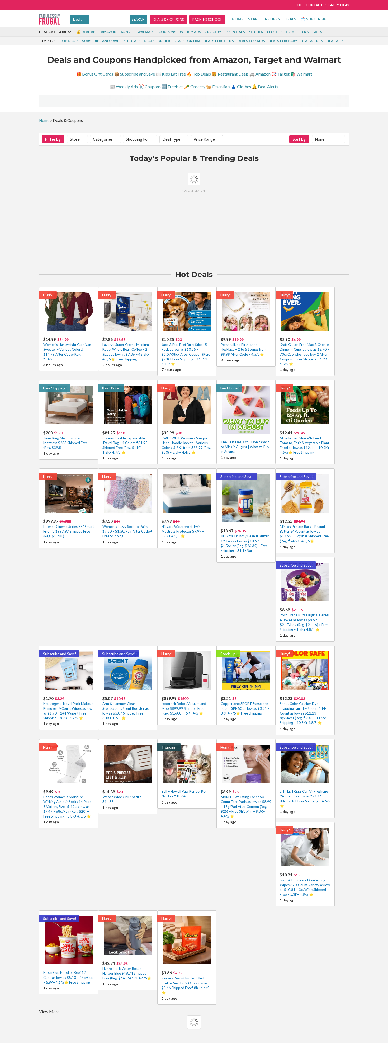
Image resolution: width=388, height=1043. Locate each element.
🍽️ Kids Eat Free (171, 73)
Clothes (274, 32)
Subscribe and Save (100, 41)
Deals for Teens (219, 41)
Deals (290, 19)
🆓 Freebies (172, 86)
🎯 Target (280, 73)
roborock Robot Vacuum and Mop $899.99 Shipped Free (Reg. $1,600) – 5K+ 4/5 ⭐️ (184, 708)
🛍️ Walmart (301, 73)
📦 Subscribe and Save (134, 73)
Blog (298, 5)
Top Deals (69, 41)
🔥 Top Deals (199, 73)
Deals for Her (157, 41)
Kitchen (255, 32)
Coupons (167, 32)
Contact (314, 5)
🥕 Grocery (194, 86)
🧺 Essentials (218, 86)
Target (127, 32)
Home (237, 19)
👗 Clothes (241, 86)
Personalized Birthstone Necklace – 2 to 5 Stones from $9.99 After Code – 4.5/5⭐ (244, 349)
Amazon (109, 32)
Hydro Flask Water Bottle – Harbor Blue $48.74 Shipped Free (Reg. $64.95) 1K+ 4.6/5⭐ (126, 973)
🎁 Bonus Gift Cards (94, 73)
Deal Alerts (312, 41)
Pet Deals (131, 41)
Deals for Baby (282, 41)
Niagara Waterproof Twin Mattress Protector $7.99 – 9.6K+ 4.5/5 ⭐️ (183, 531)
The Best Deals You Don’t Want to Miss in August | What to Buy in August (245, 447)
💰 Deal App (86, 32)
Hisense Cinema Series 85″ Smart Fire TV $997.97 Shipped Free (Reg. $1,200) (68, 531)
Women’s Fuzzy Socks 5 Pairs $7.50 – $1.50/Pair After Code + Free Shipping (127, 531)
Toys (304, 32)
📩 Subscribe (313, 19)
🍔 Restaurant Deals (230, 73)
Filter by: (53, 139)
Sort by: (299, 139)
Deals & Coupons (168, 19)
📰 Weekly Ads (124, 86)
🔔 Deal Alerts (265, 86)
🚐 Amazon (260, 73)
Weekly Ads (190, 32)
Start (254, 19)
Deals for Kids (251, 41)
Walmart (146, 32)
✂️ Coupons (150, 86)
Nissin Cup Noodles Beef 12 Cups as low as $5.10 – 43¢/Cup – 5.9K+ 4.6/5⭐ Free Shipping (68, 977)
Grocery (213, 32)
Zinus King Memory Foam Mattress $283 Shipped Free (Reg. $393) (65, 443)
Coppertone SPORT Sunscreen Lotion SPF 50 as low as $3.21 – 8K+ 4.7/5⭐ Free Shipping (245, 708)
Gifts (317, 32)
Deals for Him (187, 41)
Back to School (207, 19)
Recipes (272, 19)
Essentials (235, 32)
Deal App (335, 41)
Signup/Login (337, 5)
